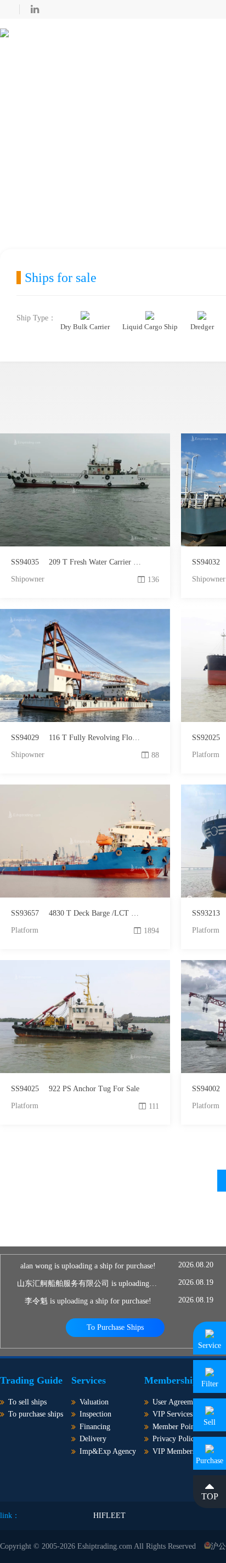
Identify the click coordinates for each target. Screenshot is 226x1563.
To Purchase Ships (115, 1327)
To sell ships (27, 1402)
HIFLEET (109, 1515)
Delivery (93, 1439)
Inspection (95, 1414)
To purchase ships (35, 1414)
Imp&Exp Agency (108, 1451)
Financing (95, 1427)
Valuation (94, 1402)
